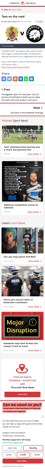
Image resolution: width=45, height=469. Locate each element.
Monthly (33, 448)
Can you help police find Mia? (20, 256)
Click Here (22, 394)
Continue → (23, 461)
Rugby (7, 154)
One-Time (12, 448)
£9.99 (37, 454)
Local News (9, 261)
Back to (13, 9)
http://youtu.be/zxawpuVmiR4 (15, 67)
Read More (33, 154)
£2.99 (8, 454)
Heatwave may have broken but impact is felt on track (21, 345)
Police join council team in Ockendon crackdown (18, 301)
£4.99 (23, 454)
